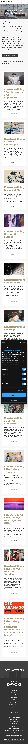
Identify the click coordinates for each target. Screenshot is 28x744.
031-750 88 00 (14, 713)
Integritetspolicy (14, 732)
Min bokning (14, 719)
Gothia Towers (19, 350)
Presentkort (14, 721)
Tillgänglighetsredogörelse (14, 735)
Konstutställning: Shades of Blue (14, 188)
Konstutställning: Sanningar (14, 328)
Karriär (14, 726)
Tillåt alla (14, 395)
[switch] (24, 374)
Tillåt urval (14, 400)
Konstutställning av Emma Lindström (14, 421)
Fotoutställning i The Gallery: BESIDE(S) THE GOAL (13, 519)
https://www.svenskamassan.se (14, 739)
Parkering (14, 723)
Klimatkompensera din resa (14, 730)
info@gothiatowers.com (14, 710)
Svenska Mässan (10, 350)
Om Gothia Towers (14, 717)
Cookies (14, 734)
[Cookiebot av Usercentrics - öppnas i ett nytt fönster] (19, 342)
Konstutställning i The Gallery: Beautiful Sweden (14, 570)
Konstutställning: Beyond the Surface (14, 234)
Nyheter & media (14, 728)
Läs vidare (14, 114)
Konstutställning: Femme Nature (14, 281)
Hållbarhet (14, 725)
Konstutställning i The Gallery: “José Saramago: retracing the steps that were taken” (14, 626)
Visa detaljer (19, 390)
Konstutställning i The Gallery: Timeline (14, 469)
